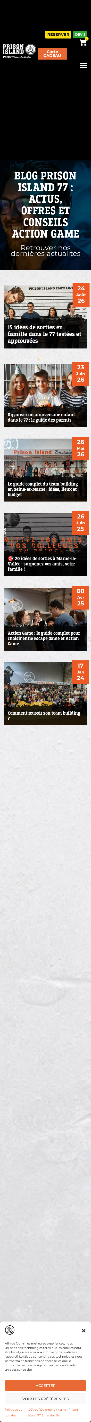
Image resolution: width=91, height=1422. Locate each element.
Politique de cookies (13, 1412)
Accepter (46, 1385)
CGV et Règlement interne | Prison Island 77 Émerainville (53, 1412)
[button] (83, 1330)
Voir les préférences (45, 1399)
